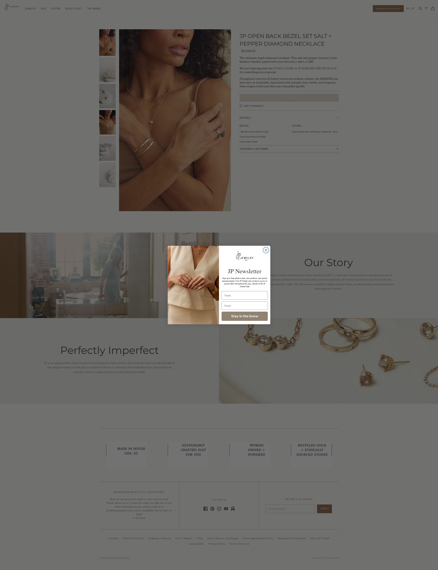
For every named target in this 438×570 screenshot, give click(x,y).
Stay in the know (244, 316)
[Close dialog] (266, 250)
